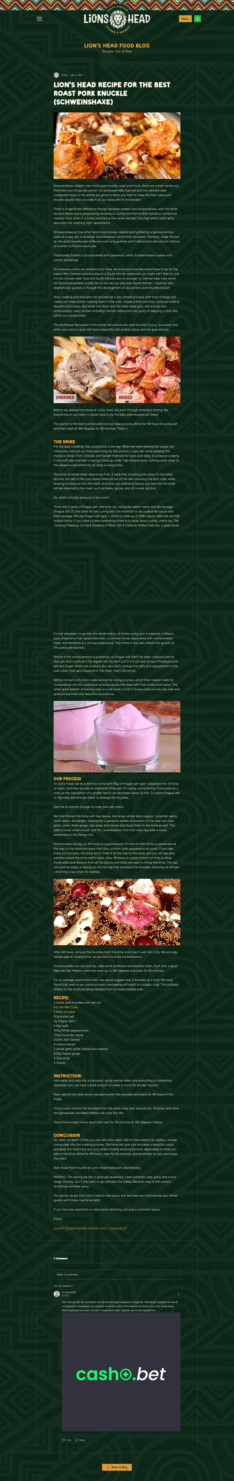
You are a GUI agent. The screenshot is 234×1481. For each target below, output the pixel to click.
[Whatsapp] (197, 18)
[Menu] (39, 18)
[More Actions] (178, 1294)
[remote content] (117, 579)
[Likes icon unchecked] (64, 1440)
